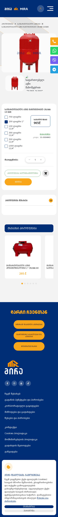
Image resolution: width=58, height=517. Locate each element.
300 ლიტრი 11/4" (15, 134)
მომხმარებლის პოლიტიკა (21, 439)
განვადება (11, 451)
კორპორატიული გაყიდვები (22, 406)
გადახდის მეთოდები (18, 445)
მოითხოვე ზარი (29, 346)
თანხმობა (29, 506)
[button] (22, 283)
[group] (29, 52)
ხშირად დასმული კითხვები (29, 324)
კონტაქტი (11, 427)
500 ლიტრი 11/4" (15, 140)
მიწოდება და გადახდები (20, 412)
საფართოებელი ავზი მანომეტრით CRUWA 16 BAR (25, 27)
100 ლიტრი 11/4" (15, 127)
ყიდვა (18, 182)
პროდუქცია (7, 24)
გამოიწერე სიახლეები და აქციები (29, 335)
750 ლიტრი (15, 117)
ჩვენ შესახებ (12, 393)
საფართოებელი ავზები (28, 24)
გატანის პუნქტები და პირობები (24, 400)
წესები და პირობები (17, 418)
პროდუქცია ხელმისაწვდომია (22, 173)
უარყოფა (29, 511)
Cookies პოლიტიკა (16, 433)
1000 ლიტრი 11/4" (15, 147)
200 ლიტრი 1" (16, 121)
